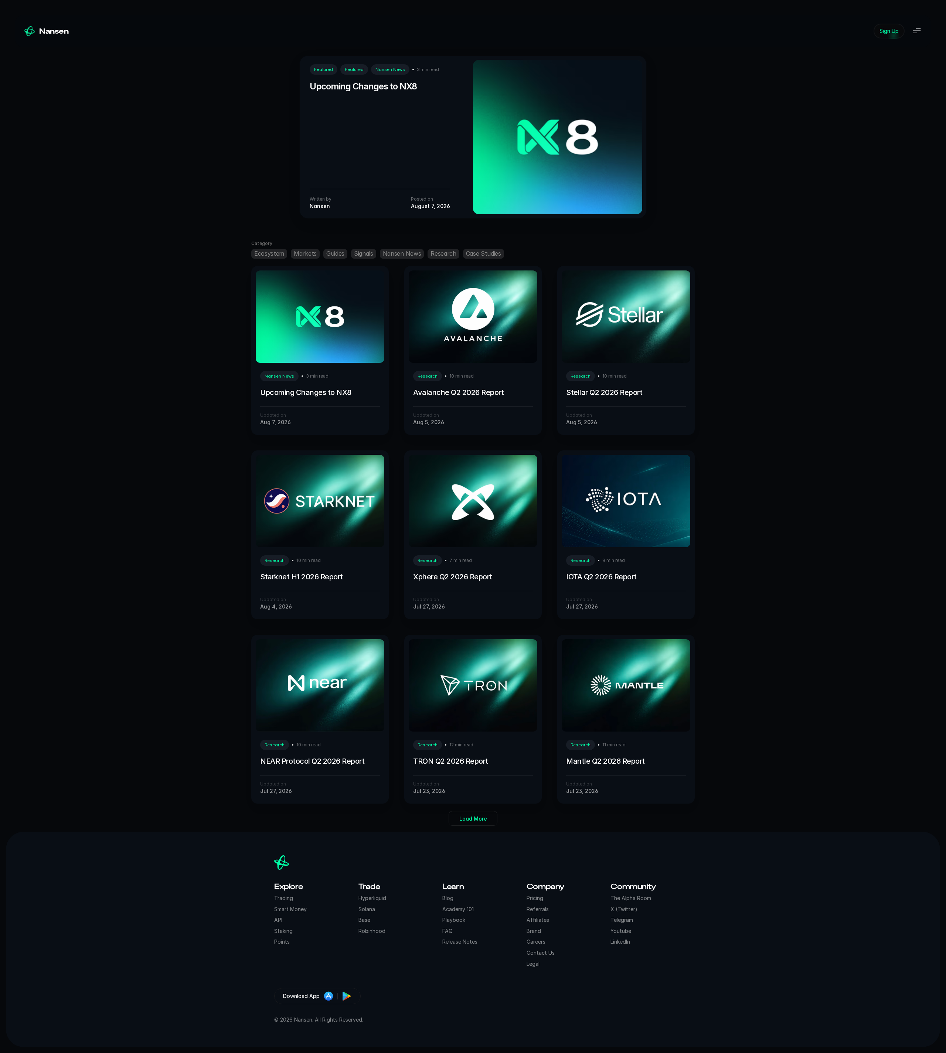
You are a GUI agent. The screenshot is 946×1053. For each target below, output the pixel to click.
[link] (889, 31)
